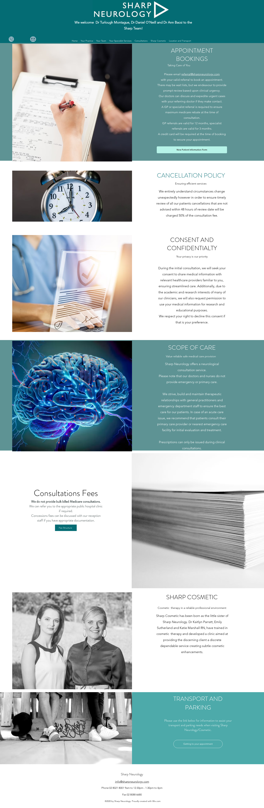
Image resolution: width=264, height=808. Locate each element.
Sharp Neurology (132, 774)
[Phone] (11, 39)
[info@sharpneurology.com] (33, 39)
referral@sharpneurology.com (200, 74)
